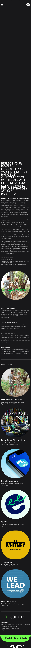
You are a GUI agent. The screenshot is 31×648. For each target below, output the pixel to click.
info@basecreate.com (7, 630)
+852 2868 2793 (5, 628)
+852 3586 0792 (14, 628)
